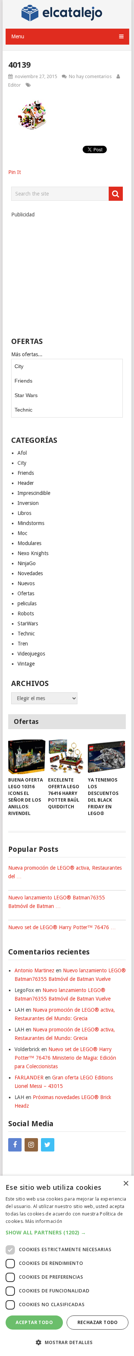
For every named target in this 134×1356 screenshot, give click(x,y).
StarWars (27, 624)
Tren (22, 644)
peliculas (26, 603)
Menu (17, 36)
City (19, 366)
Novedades (30, 573)
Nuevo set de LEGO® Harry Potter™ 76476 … (62, 927)
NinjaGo (26, 563)
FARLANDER (29, 1077)
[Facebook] (15, 1145)
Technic (23, 410)
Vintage (26, 664)
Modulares (29, 543)
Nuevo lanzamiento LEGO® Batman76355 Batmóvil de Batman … (56, 902)
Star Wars (26, 395)
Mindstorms (30, 523)
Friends (23, 381)
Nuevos (26, 583)
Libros (24, 513)
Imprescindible (33, 493)
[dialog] (67, 1266)
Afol (22, 453)
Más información (44, 1221)
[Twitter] (47, 1145)
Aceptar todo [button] (34, 1322)
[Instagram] (31, 1145)
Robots (25, 613)
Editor (14, 85)
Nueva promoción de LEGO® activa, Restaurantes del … (65, 872)
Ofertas (25, 593)
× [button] (125, 1183)
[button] (67, 1232)
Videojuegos (31, 654)
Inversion (28, 503)
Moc (22, 533)
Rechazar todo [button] (97, 1322)
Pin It (14, 172)
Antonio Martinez (34, 970)
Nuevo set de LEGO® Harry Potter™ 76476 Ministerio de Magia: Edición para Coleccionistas (65, 1057)
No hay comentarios (90, 76)
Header (25, 483)
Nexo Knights (32, 553)
